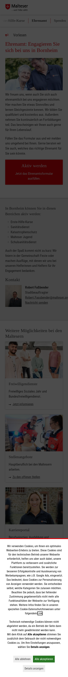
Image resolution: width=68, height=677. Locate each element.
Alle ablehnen (23, 659)
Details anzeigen (35, 668)
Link (40, 613)
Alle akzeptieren (45, 659)
